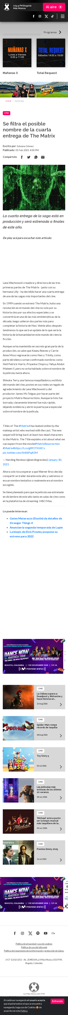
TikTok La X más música (52, 16)
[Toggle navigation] (62, 16)
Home (8, 101)
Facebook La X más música (33, 16)
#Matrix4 (24, 425)
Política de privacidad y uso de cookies (34, 944)
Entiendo (57, 1001)
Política (24, 1011)
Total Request (47, 73)
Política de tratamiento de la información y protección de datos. (34, 951)
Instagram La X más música (40, 16)
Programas (50, 32)
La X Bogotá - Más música (7, 7)
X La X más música (46, 16)
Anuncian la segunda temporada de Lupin (36, 527)
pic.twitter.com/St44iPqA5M (20, 452)
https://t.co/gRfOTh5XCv (29, 448)
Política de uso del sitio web (34, 947)
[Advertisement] (34, 583)
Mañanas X (10, 73)
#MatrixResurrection (47, 443)
